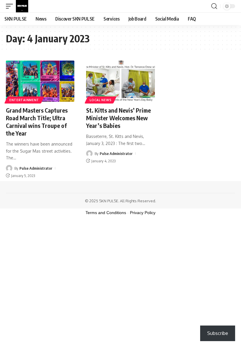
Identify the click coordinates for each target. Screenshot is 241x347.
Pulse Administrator (35, 168)
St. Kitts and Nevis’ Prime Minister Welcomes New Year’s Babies (118, 117)
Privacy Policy (142, 212)
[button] (11, 6)
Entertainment (24, 100)
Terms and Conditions (106, 212)
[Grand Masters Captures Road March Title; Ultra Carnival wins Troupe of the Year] (40, 81)
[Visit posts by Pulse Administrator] (9, 168)
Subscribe (217, 333)
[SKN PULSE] (22, 6)
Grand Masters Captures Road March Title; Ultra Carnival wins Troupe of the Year (37, 121)
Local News (100, 100)
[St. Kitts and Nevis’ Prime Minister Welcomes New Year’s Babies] (120, 81)
